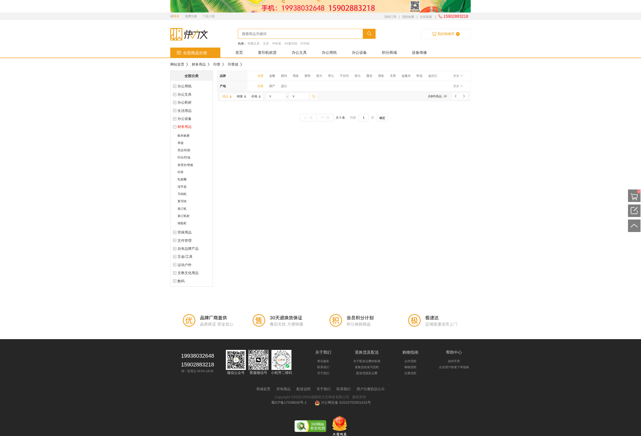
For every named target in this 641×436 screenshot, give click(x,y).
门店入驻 (209, 16)
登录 (176, 16)
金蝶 (272, 76)
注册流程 (410, 373)
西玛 (284, 76)
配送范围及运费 (366, 373)
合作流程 (410, 361)
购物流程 (410, 367)
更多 (456, 76)
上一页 (308, 117)
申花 (419, 76)
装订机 (182, 208)
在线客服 (426, 17)
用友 (296, 76)
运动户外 (185, 265)
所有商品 (283, 389)
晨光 (369, 76)
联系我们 (323, 367)
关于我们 (323, 373)
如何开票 (454, 361)
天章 (393, 76)
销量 (240, 96)
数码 (181, 281)
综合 (225, 96)
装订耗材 (184, 216)
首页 (239, 52)
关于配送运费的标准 (366, 361)
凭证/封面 (184, 150)
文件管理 (185, 241)
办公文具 (299, 52)
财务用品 (199, 64)
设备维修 (419, 52)
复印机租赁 (267, 52)
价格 (254, 96)
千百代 (344, 76)
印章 (216, 64)
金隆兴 (406, 76)
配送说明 (303, 389)
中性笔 (276, 43)
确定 (382, 118)
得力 (319, 76)
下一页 (325, 117)
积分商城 (389, 52)
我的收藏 (408, 17)
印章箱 (233, 64)
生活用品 (185, 111)
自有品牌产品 (188, 249)
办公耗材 (185, 102)
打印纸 (304, 43)
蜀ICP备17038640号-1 (290, 402)
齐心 (331, 76)
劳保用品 (185, 232)
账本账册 (184, 135)
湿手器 (182, 186)
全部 (260, 76)
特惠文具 (254, 43)
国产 (272, 86)
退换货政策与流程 (367, 367)
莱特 (307, 76)
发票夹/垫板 (185, 165)
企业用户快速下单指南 (454, 367)
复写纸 (182, 201)
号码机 (182, 194)
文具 (266, 43)
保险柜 (182, 223)
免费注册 (191, 16)
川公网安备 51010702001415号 (345, 402)
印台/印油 (184, 157)
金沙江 (432, 76)
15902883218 (455, 16)
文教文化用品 (188, 273)
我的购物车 (447, 34)
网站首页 (177, 64)
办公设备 (359, 52)
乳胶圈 (182, 179)
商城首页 (263, 389)
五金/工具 (185, 257)
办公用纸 (329, 52)
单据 (181, 143)
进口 (284, 86)
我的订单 (390, 17)
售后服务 (323, 361)
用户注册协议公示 (371, 389)
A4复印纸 (290, 43)
